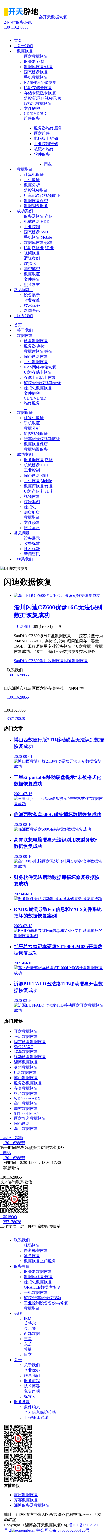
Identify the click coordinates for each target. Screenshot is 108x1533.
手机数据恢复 (36, 1292)
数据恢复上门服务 (40, 1261)
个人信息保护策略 (40, 1412)
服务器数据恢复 (28, 1083)
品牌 (18, 1313)
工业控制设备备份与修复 (46, 1303)
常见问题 (23, 290)
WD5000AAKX (27, 1098)
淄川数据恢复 (52, 661)
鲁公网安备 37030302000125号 (62, 1530)
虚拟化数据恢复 (38, 1282)
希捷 (28, 1349)
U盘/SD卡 (25, 626)
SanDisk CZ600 (27, 661)
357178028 (16, 718)
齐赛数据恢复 (26, 1088)
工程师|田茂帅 (36, 1417)
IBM (27, 1318)
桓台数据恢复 (26, 1093)
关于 (18, 1360)
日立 (28, 1354)
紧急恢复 (32, 1256)
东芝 (28, 1344)
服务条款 (22, 1402)
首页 (18, 40)
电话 (5, 1153)
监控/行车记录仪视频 (42, 1298)
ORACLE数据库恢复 (42, 1287)
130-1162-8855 (18, 24)
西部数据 (32, 1333)
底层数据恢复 (26, 1495)
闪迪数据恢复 (76, 661)
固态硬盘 (22, 1123)
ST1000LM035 (26, 1113)
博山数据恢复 (26, 1078)
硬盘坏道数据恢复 (30, 1118)
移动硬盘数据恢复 (30, 1057)
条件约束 (32, 1407)
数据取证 (25, 169)
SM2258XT (23, 1047)
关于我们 (23, 46)
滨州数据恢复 (26, 1067)
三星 (28, 1339)
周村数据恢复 (26, 1108)
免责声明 (32, 1391)
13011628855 (18, 675)
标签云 (30, 1396)
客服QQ (8, 1217)
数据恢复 (25, 51)
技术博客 (32, 1386)
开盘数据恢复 (26, 1031)
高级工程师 (11, 1138)
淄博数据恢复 (26, 1062)
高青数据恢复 (26, 1103)
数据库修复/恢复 (38, 1277)
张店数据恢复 (26, 1036)
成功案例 (25, 211)
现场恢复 (32, 1245)
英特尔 (30, 1323)
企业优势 (32, 1370)
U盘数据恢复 (25, 1072)
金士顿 (30, 1328)
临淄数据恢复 (26, 1051)
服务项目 (22, 1266)
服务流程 (32, 1381)
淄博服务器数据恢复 (32, 1505)
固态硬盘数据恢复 (30, 1042)
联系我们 (23, 316)
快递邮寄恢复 (36, 1250)
